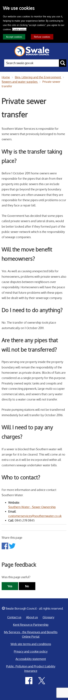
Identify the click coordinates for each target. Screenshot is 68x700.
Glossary (48, 617)
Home (6, 77)
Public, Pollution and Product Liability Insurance (30, 668)
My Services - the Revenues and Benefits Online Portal (30, 634)
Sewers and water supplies (20, 81)
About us (32, 617)
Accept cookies (14, 36)
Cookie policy (19, 29)
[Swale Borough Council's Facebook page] (29, 680)
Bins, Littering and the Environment (38, 77)
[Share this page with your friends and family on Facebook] (5, 545)
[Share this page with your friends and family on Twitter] (12, 545)
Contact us (14, 617)
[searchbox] (31, 63)
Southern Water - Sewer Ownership (32, 507)
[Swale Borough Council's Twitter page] (42, 680)
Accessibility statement (31, 659)
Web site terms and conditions (31, 644)
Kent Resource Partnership (31, 624)
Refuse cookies (42, 36)
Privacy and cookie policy (31, 651)
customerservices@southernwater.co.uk (35, 516)
